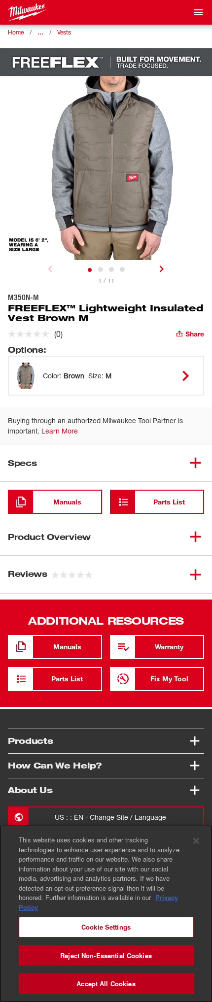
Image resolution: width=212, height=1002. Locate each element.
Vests (64, 32)
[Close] (196, 841)
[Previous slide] (50, 269)
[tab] (89, 269)
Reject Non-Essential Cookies (106, 955)
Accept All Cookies (105, 983)
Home (16, 32)
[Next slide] (162, 269)
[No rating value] (31, 334)
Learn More (59, 431)
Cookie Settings (106, 927)
